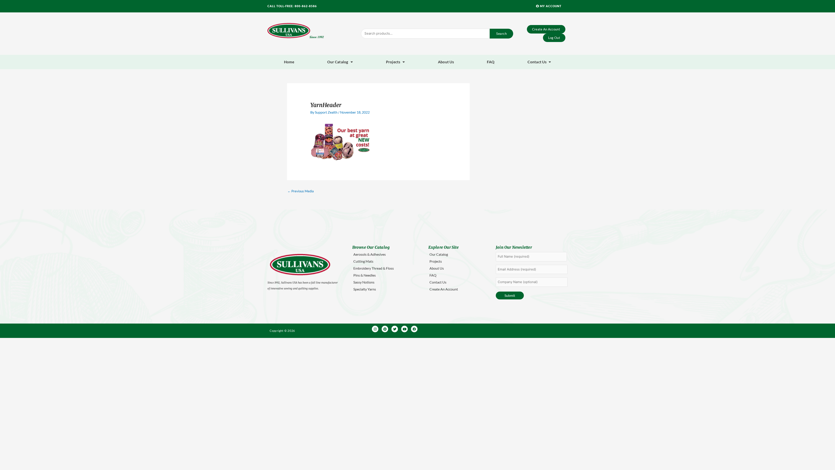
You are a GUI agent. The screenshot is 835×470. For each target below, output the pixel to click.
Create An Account (443, 289)
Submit (509, 295)
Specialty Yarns (364, 289)
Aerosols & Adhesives (369, 254)
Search (501, 33)
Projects (393, 62)
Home (289, 62)
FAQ (491, 62)
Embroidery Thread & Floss (373, 268)
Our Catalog (337, 62)
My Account (550, 6)
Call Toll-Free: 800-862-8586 (292, 6)
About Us (446, 62)
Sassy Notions (363, 282)
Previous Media (300, 191)
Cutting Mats (363, 261)
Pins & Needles (364, 275)
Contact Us (537, 62)
